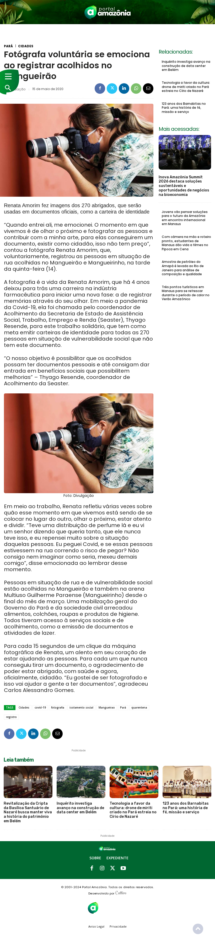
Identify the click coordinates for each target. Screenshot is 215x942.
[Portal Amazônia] (107, 12)
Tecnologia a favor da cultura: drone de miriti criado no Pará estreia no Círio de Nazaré (186, 86)
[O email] (148, 88)
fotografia (57, 707)
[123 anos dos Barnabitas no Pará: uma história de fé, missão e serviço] (187, 782)
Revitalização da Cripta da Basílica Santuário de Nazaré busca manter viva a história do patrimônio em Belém (28, 812)
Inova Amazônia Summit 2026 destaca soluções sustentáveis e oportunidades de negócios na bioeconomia (184, 186)
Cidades (25, 46)
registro (11, 717)
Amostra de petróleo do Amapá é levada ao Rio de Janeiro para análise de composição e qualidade (183, 267)
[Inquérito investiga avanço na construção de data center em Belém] (81, 782)
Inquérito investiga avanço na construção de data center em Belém (186, 65)
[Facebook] (100, 88)
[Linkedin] (124, 88)
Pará (8, 46)
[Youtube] (123, 868)
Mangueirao (107, 707)
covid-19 (40, 707)
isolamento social (81, 707)
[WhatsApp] (136, 88)
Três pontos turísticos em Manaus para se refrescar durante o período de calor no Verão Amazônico (185, 293)
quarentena (139, 707)
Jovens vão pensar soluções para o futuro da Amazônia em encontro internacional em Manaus (185, 218)
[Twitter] (112, 88)
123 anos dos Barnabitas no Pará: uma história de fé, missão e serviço (184, 107)
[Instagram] (102, 868)
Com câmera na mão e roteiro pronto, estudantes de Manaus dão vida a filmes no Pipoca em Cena (186, 243)
